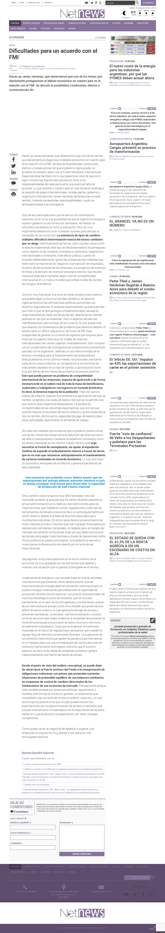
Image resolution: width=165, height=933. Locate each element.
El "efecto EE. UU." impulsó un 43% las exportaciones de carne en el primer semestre (133, 363)
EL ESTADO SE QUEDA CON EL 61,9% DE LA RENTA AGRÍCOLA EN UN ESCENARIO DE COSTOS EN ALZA (132, 546)
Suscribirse (148, 3)
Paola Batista (120, 527)
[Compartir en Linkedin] (13, 172)
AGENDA (72, 29)
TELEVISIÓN (45, 29)
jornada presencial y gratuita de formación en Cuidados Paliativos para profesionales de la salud (132, 629)
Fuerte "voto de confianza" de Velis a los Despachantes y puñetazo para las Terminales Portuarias (132, 440)
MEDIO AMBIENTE (18, 29)
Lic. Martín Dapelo (122, 132)
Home (13, 3)
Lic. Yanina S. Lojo (122, 270)
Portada (15, 23)
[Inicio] (83, 12)
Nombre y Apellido (20, 822)
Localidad (15, 843)
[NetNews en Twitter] (92, 3)
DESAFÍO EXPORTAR (31, 23)
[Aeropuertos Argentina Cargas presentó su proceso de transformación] (133, 157)
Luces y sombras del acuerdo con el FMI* (42, 764)
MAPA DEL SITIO (34, 3)
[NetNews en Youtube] (152, 894)
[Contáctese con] (86, 3)
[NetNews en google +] (103, 3)
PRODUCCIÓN (142, 23)
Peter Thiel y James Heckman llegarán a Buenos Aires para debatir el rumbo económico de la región (132, 287)
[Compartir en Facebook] (13, 159)
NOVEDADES (59, 29)
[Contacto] (126, 894)
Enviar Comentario (82, 854)
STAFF (21, 3)
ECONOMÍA (128, 23)
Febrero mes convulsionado (37, 785)
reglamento (90, 809)
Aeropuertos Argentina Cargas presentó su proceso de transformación (133, 148)
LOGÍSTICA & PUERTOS (99, 23)
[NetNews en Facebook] (96, 3)
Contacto (48, 3)
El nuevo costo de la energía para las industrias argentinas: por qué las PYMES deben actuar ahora (132, 72)
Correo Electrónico (20, 832)
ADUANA (33, 29)
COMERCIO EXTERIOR (77, 23)
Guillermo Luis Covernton (34, 66)
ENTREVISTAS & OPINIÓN (54, 23)
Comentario (65, 822)
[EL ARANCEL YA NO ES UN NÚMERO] (133, 230)
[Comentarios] (13, 183)
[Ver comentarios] (119, 108)
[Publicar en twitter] (13, 166)
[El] (133, 372)
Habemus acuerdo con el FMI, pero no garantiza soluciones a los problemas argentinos (63, 769)
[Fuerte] (133, 450)
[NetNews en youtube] (100, 3)
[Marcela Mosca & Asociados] (153, 928)
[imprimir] (13, 194)
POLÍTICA (116, 23)
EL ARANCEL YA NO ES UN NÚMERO (132, 223)
